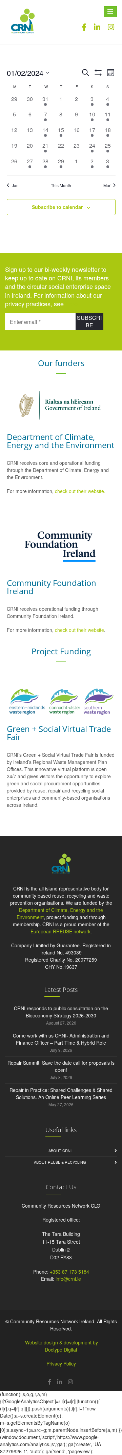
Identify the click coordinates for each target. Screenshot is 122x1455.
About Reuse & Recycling (60, 1162)
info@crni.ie (68, 1278)
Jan (15, 185)
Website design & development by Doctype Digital (61, 1346)
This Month (61, 185)
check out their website (79, 629)
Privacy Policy (61, 1363)
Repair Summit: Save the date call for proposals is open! (61, 1066)
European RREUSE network (60, 931)
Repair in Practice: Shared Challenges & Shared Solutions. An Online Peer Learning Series (61, 1093)
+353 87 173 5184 (69, 1271)
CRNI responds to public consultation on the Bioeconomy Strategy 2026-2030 (61, 1012)
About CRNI (60, 1150)
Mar (106, 185)
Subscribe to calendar (57, 206)
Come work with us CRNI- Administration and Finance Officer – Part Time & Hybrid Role (61, 1039)
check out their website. (81, 491)
